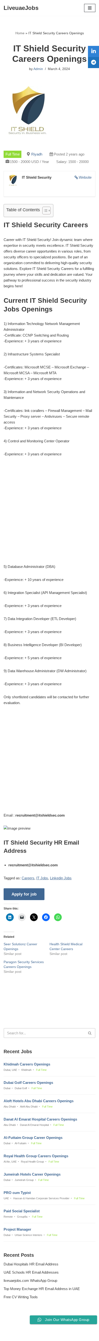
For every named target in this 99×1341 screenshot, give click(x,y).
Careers (28, 878)
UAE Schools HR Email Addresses (31, 1272)
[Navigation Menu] (89, 8)
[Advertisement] (49, 514)
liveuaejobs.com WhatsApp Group (30, 1280)
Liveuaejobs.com (33, 1334)
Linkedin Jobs (61, 878)
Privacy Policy (16, 1324)
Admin (38, 69)
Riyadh (36, 154)
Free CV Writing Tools (21, 1297)
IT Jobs (42, 878)
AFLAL (74, 1334)
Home (20, 33)
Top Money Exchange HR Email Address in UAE (42, 1289)
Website (85, 177)
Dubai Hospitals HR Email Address (31, 1264)
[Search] (90, 1033)
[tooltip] (93, 51)
